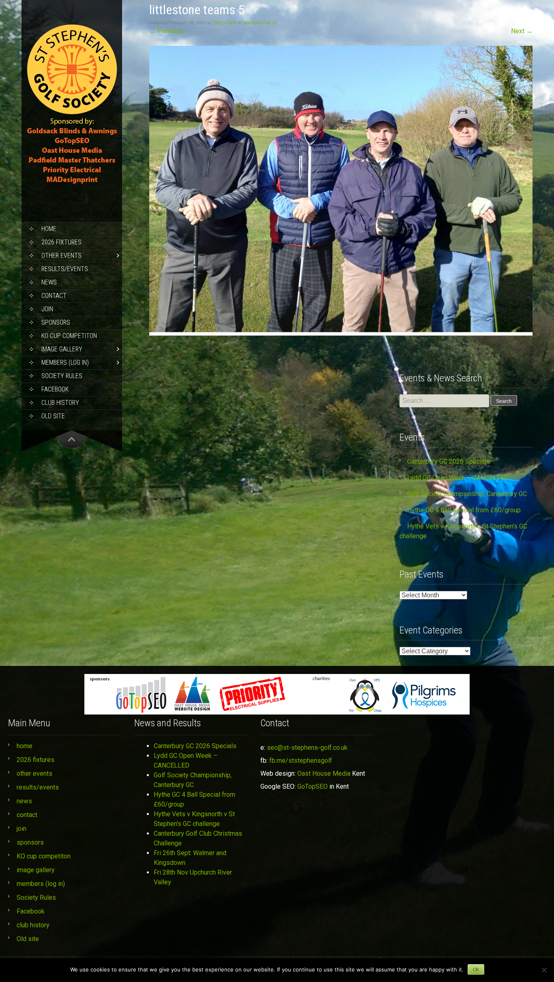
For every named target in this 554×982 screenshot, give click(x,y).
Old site (53, 416)
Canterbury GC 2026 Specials (448, 461)
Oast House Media (323, 773)
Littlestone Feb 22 (259, 22)
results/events (64, 269)
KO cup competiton (69, 336)
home (48, 229)
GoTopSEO (312, 786)
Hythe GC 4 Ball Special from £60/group (464, 510)
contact (54, 296)
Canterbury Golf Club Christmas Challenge (198, 838)
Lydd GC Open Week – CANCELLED (457, 477)
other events (61, 255)
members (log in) (65, 362)
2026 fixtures (61, 242)
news (49, 282)
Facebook (55, 389)
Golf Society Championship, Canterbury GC (467, 494)
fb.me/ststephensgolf (300, 760)
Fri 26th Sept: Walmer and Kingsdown (190, 857)
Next (522, 31)
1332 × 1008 (224, 22)
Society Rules (61, 376)
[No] (544, 970)
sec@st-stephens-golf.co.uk (307, 747)
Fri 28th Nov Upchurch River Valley (193, 877)
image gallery (61, 349)
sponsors (55, 322)
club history (60, 402)
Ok (476, 970)
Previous (166, 31)
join (47, 309)
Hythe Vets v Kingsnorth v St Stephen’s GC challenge (194, 819)
